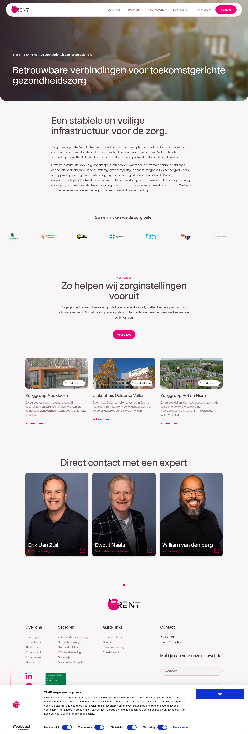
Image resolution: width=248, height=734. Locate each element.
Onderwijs (64, 657)
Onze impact (33, 652)
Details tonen (181, 727)
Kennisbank (180, 9)
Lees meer (36, 423)
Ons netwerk (156, 9)
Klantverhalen (33, 647)
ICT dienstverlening (69, 652)
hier (71, 713)
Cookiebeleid (111, 652)
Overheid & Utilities (69, 647)
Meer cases (124, 334)
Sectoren (133, 9)
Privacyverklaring (113, 647)
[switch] (99, 727)
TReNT (17, 54)
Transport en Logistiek (71, 662)
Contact (226, 9)
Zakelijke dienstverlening (73, 637)
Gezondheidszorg (68, 642)
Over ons (202, 9)
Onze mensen (33, 657)
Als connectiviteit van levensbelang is (65, 54)
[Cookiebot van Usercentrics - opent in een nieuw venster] (22, 727)
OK (220, 694)
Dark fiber (114, 9)
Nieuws (29, 662)
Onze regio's (32, 637)
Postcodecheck (112, 637)
